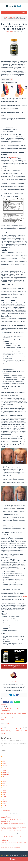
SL (19, 855)
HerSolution (5, 801)
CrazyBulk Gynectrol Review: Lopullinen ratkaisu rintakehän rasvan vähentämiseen (13, 714)
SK (17, 855)
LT (4, 855)
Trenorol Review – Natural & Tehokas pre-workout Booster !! (13, 842)
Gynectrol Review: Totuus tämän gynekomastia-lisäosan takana (12, 718)
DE (18, 854)
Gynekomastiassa (12, 157)
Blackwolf (5, 768)
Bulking (4, 770)
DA (8, 854)
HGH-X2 (4, 803)
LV (2, 855)
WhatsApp (17, 701)
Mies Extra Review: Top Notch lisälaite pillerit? (10, 847)
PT (8, 855)
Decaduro (4, 790)
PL (10, 855)
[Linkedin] (10, 695)
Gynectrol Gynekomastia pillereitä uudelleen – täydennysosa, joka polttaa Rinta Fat (6, 730)
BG (4, 854)
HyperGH (4, 805)
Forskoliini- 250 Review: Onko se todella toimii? (11, 836)
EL (20, 854)
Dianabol (4, 792)
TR (25, 855)
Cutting (4, 783)
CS (6, 854)
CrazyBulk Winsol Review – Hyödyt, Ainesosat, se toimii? (13, 845)
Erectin (4, 794)
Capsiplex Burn (6, 772)
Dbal (3, 788)
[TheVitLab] (14, 6)
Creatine (4, 781)
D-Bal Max (5, 785)
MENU (24, 12)
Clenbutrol (5, 779)
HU (24, 854)
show (11, 79)
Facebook (6, 701)
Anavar (4, 761)
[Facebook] (17, 695)
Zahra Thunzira (6, 738)
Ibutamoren (5, 808)
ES (21, 855)
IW (22, 854)
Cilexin (4, 776)
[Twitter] (14, 695)
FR (16, 854)
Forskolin (4, 796)
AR (1, 854)
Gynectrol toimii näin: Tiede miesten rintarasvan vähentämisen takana (11, 709)
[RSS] (14, 1)
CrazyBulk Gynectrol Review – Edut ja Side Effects (11, 831)
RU (15, 855)
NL (10, 854)
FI (14, 854)
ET (12, 854)
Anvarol (4, 763)
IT (26, 854)
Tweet (11, 701)
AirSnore (4, 756)
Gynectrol (7, 723)
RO (12, 855)
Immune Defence (6, 810)
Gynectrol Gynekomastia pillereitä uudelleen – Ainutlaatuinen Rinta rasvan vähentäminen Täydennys (13, 827)
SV (23, 855)
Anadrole (4, 759)
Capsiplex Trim (6, 774)
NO (6, 855)
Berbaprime (5, 765)
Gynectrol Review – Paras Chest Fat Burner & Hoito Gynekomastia (21, 729)
